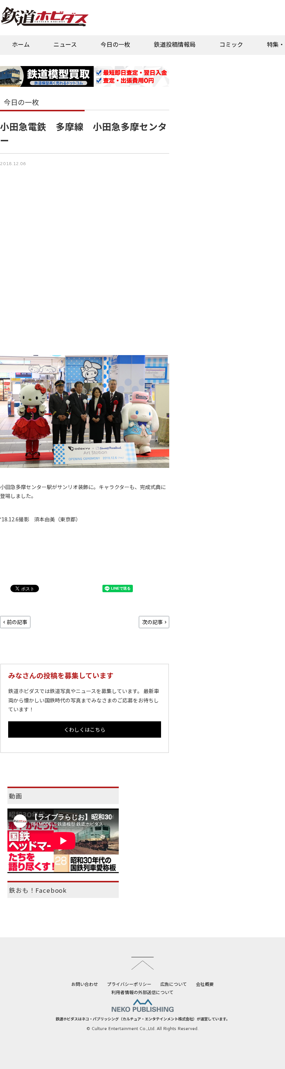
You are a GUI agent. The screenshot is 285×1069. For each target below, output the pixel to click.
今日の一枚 (115, 44)
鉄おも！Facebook (38, 890)
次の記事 (152, 622)
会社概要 (205, 984)
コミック (231, 44)
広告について (173, 984)
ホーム (21, 44)
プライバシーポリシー (129, 984)
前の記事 (17, 622)
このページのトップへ (142, 963)
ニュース (65, 44)
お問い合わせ (84, 984)
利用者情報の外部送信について (142, 992)
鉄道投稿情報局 (175, 44)
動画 (15, 795)
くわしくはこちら (84, 729)
